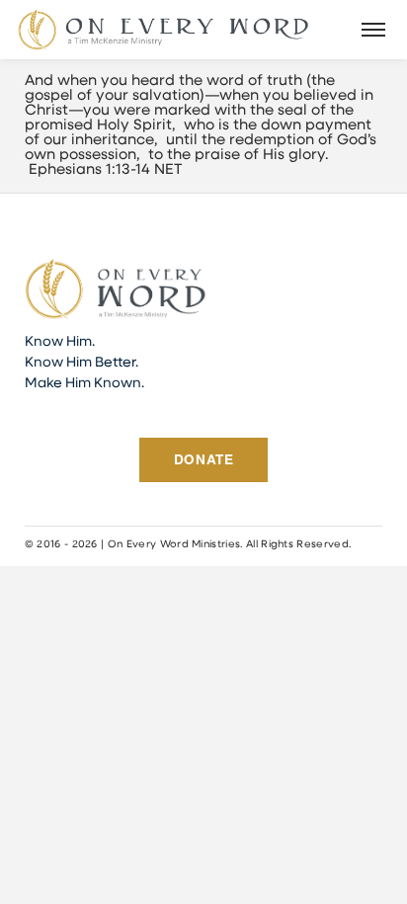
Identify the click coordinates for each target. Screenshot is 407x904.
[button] (374, 29)
